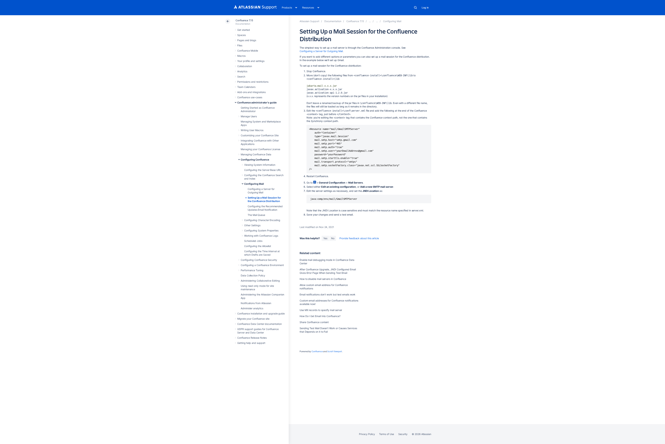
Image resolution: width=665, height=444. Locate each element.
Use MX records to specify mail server (321, 310)
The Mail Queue (256, 214)
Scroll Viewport (334, 351)
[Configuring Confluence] (377, 21)
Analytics (242, 71)
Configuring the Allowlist (257, 246)
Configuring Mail (254, 183)
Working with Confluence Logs (261, 235)
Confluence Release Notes (252, 337)
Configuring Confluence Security (259, 259)
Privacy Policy (367, 434)
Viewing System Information (259, 164)
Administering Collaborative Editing (260, 280)
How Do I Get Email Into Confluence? (320, 316)
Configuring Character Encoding (262, 220)
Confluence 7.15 (244, 20)
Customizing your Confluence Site (260, 135)
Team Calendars (246, 86)
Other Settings (252, 225)
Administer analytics (252, 308)
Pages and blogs (246, 40)
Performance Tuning (252, 270)
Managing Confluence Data (256, 154)
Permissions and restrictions (252, 81)
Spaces (241, 35)
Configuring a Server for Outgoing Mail (321, 51)
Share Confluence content (314, 322)
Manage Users (249, 116)
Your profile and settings (250, 60)
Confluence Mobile (247, 50)
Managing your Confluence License (260, 149)
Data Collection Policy (253, 275)
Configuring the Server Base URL (262, 169)
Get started (243, 29)
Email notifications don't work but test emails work (327, 294)
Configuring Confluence (255, 159)
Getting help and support (251, 342)
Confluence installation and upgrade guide (261, 313)
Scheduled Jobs (253, 240)
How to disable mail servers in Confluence (323, 278)
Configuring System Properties (261, 230)
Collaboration (244, 66)
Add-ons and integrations (251, 92)
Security (402, 434)
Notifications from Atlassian (256, 303)
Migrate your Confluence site (253, 318)
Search (415, 7)
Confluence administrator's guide (257, 102)
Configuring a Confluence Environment (262, 265)
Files (239, 45)
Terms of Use (386, 434)
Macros (241, 55)
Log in (425, 7)
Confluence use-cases (249, 97)
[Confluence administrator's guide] (370, 21)
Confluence (317, 351)
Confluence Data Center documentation (259, 323)
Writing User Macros (252, 130)
